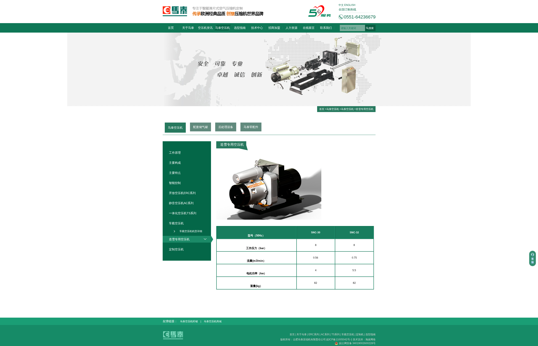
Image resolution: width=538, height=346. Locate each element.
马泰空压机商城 (213, 321)
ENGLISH (349, 5)
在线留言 (309, 27)
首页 (171, 27)
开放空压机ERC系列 (182, 193)
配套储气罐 (200, 127)
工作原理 (175, 152)
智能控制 (175, 183)
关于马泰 (188, 27)
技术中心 (257, 27)
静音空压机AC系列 (181, 203)
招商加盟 (274, 27)
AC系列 (325, 334)
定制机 (360, 334)
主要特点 (175, 172)
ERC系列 (314, 334)
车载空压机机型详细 (190, 231)
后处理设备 (225, 127)
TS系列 (335, 334)
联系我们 (326, 27)
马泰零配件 (251, 127)
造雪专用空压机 (364, 109)
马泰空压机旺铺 (189, 321)
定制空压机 (176, 249)
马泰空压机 (222, 27)
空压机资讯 (205, 27)
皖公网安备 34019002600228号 (357, 343)
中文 (341, 5)
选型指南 (240, 27)
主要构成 (175, 162)
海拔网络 (370, 339)
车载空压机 (348, 334)
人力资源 (291, 27)
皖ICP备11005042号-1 (339, 339)
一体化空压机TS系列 (182, 213)
